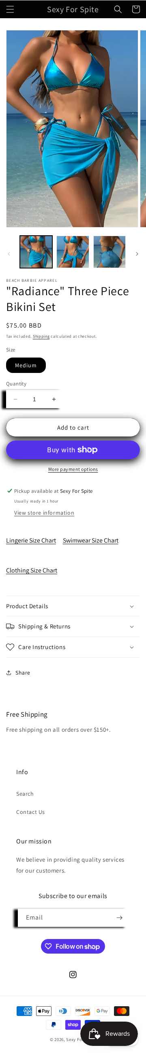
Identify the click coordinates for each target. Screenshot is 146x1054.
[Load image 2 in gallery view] (72, 252)
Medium (26, 365)
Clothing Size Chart (31, 570)
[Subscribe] (119, 918)
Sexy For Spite (81, 1039)
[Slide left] (9, 254)
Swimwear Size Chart (90, 540)
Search (25, 793)
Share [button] (22, 672)
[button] (10, 9)
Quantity (16, 383)
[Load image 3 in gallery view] (109, 252)
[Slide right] (137, 254)
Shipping (41, 336)
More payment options (73, 469)
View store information (44, 512)
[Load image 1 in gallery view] (36, 252)
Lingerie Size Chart (31, 540)
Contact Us (30, 812)
